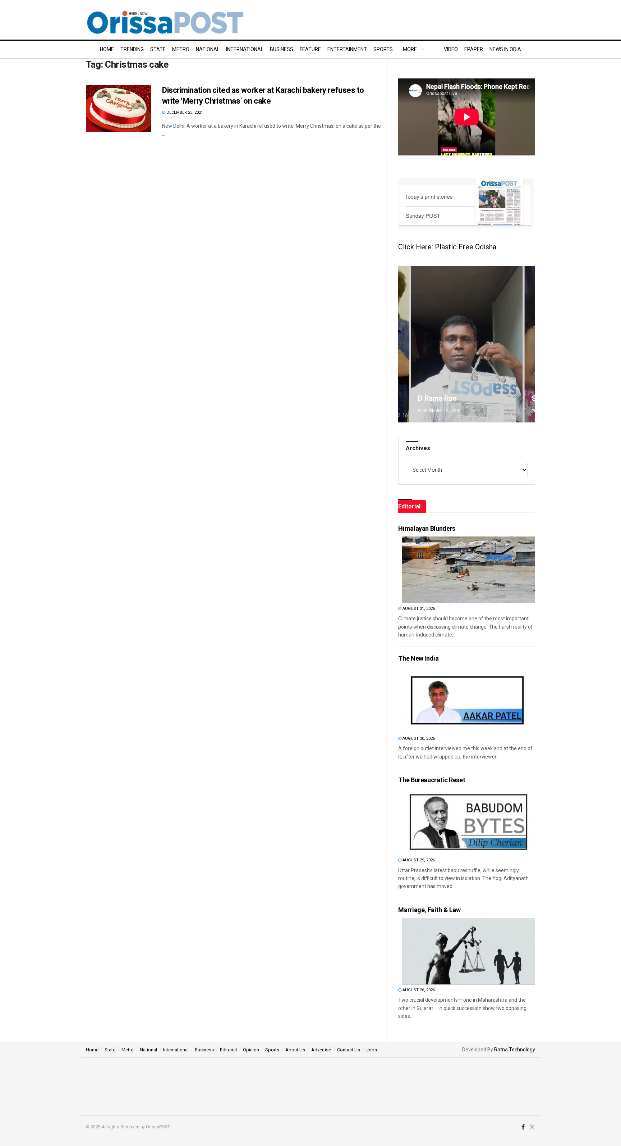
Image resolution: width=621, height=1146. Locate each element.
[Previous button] (403, 344)
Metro (180, 49)
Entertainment (347, 49)
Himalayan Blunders (426, 528)
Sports (383, 49)
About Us (295, 1049)
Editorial (228, 1049)
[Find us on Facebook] (523, 1127)
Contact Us (348, 1049)
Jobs (371, 1049)
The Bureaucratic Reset (431, 780)
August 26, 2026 (418, 990)
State (158, 49)
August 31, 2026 (418, 608)
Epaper (473, 49)
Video (451, 49)
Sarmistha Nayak (457, 398)
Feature (310, 49)
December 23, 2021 (184, 112)
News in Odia (505, 49)
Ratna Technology (514, 1049)
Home (107, 49)
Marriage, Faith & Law (429, 910)
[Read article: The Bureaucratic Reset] (468, 821)
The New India (418, 658)
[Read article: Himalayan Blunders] (468, 569)
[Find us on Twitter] (532, 1127)
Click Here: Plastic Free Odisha (447, 247)
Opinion (251, 1049)
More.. (411, 49)
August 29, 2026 (418, 860)
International (244, 49)
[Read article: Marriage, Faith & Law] (468, 951)
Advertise (321, 1049)
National (208, 49)
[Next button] (529, 344)
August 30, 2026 (418, 738)
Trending (132, 49)
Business (281, 49)
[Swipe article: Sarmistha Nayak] (479, 344)
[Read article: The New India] (468, 699)
